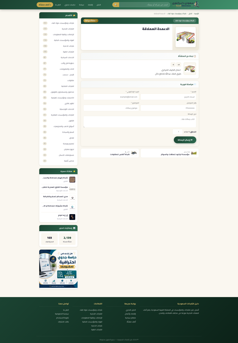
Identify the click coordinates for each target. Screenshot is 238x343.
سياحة (81, 4)
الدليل (99, 4)
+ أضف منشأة (45, 4)
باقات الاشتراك (63, 321)
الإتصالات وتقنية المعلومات (91, 317)
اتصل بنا (58, 4)
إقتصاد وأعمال (130, 313)
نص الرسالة (192, 113)
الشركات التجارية (96, 313)
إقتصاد (90, 4)
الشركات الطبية (96, 329)
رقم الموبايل (191, 102)
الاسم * (193, 91)
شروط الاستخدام (62, 317)
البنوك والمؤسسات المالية (92, 321)
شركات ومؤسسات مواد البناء (176, 13)
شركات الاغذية (96, 325)
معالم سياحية (130, 317)
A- (173, 64)
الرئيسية (196, 13)
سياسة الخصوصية (62, 313)
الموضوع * (135, 102)
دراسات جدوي (69, 4)
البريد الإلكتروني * (132, 91)
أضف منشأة (131, 321)
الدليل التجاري (131, 310)
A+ (179, 64)
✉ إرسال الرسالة (185, 140)
